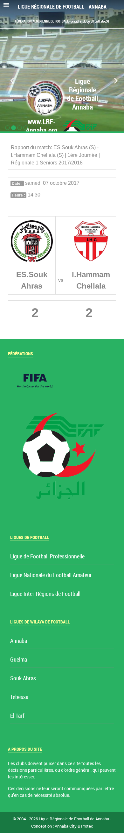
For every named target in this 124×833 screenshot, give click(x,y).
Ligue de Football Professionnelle (47, 556)
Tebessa (19, 697)
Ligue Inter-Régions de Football (45, 594)
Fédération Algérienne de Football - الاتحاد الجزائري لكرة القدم (62, 21)
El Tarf (17, 716)
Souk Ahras (23, 678)
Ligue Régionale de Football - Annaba (62, 7)
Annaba (18, 641)
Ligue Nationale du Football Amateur (51, 575)
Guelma (18, 659)
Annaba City (66, 826)
